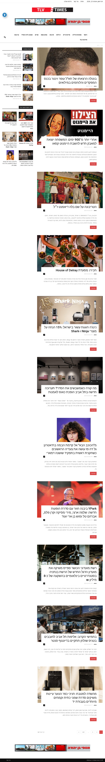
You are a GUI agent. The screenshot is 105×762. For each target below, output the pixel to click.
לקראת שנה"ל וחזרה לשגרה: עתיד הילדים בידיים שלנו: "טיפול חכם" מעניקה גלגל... (12, 56)
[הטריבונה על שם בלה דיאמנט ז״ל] (70, 190)
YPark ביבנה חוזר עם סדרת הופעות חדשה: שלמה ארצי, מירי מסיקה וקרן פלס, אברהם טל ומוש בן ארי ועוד (70, 512)
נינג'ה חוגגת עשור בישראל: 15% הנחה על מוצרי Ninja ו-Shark (10, 145)
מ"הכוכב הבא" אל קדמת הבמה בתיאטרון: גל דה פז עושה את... (10, 163)
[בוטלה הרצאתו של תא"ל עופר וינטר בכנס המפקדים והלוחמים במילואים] (70, 68)
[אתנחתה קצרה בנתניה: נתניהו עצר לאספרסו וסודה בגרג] (28, 87)
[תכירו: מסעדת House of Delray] (70, 253)
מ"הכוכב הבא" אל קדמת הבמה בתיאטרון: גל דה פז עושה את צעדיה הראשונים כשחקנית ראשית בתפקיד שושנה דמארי (70, 449)
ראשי (85, 35)
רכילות (58, 35)
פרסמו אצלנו (68, 1)
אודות (82, 1)
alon (95, 86)
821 (84, 732)
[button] (4, 37)
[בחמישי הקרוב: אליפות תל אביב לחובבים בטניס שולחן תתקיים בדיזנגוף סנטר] (70, 624)
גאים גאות (44, 35)
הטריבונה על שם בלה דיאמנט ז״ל (75, 207)
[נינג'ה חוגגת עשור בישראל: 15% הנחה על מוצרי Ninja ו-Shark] (70, 314)
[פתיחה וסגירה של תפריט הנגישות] (4, 14)
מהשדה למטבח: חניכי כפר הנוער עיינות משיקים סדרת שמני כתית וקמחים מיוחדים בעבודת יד (71, 697)
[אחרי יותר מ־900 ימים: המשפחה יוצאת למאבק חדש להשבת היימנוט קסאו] (70, 126)
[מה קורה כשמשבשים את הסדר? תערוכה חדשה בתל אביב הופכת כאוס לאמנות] (70, 375)
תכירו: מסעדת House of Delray (75, 270)
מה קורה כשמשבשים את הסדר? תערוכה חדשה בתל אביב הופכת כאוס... (26, 163)
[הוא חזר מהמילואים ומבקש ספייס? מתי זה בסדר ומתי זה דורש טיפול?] (28, 77)
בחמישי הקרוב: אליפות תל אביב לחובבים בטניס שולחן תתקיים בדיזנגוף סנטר (13, 66)
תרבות (52, 35)
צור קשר (76, 1)
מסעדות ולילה (76, 35)
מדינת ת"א (66, 35)
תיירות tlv (83, 40)
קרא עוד (93, 100)
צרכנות (16, 35)
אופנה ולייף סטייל (27, 35)
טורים (36, 35)
